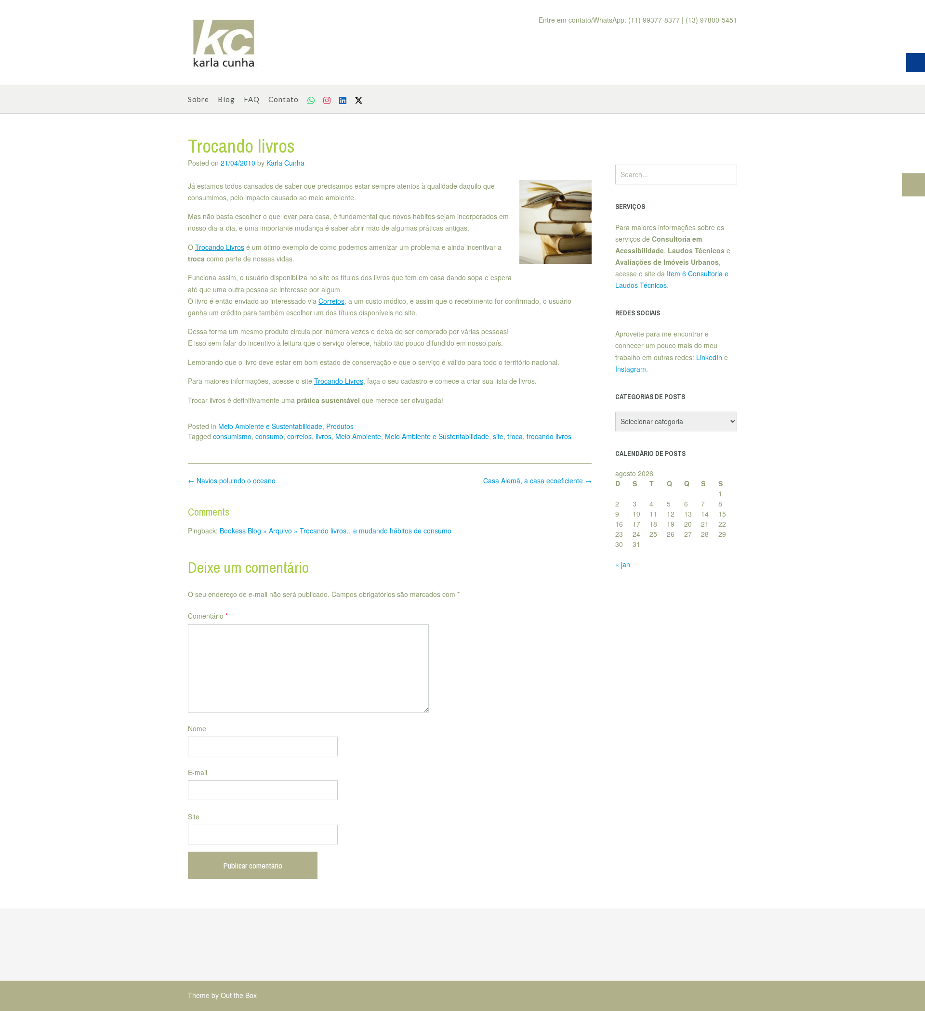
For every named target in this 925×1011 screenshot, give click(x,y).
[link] (224, 43)
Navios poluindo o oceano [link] (232, 480)
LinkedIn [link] (709, 357)
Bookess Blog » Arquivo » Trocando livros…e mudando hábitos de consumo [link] (335, 530)
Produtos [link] (340, 426)
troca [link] (515, 436)
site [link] (498, 436)
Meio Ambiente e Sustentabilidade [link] (270, 426)
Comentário (208, 616)
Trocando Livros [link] (219, 247)
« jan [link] (622, 564)
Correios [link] (331, 301)
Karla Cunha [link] (285, 163)
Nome (197, 728)
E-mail (197, 772)
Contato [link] (283, 99)
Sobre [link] (198, 99)
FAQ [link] (252, 99)
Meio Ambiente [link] (358, 436)
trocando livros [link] (549, 436)
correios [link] (299, 436)
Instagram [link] (630, 369)
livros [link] (323, 436)
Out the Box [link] (239, 995)
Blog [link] (226, 99)
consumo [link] (269, 436)
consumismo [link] (232, 436)
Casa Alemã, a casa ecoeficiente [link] (537, 480)
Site (193, 816)
